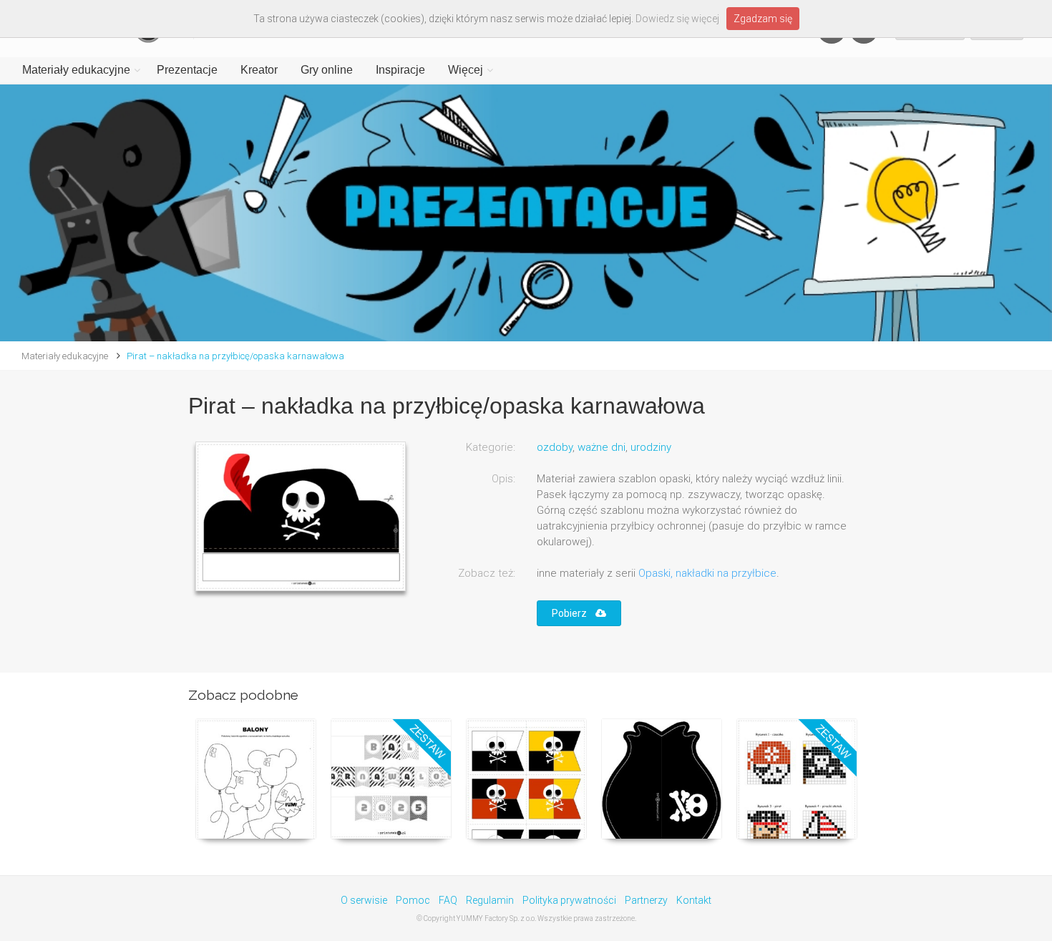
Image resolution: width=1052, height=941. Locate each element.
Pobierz (573, 613)
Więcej (465, 70)
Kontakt (693, 900)
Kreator (259, 70)
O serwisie (364, 900)
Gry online (327, 70)
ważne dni (601, 447)
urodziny (650, 447)
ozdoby (555, 447)
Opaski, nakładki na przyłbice (707, 573)
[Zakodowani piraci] (797, 779)
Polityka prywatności (569, 900)
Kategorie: (490, 447)
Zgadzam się (763, 18)
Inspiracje (400, 70)
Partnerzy (646, 900)
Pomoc (413, 900)
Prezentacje (187, 70)
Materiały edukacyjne (76, 70)
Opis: (503, 478)
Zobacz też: (486, 573)
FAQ (448, 900)
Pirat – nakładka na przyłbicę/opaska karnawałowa (235, 356)
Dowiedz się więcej (677, 18)
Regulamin (490, 900)
